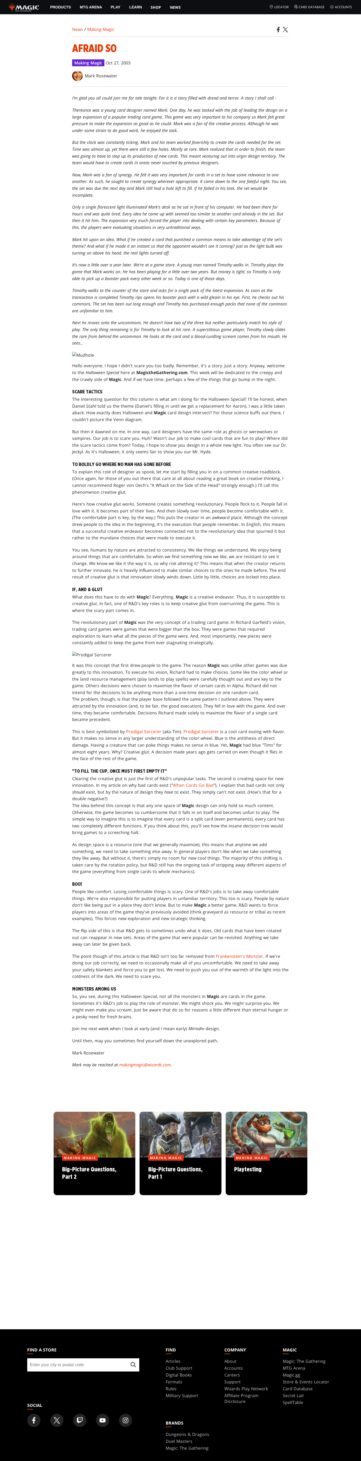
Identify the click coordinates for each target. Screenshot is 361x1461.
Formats (174, 1382)
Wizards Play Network (246, 1389)
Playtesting (266, 1176)
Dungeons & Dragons (187, 1434)
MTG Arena (91, 7)
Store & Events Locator (306, 1382)
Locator (281, 7)
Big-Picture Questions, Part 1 (180, 1176)
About (230, 1361)
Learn (135, 7)
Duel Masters (179, 1441)
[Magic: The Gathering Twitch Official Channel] (79, 1420)
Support (232, 1382)
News (175, 7)
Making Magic (100, 29)
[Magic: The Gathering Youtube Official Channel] (102, 1420)
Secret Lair (293, 1395)
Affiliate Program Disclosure (241, 1398)
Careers (232, 1375)
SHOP (156, 7)
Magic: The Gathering (304, 1361)
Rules (171, 1389)
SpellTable (293, 1402)
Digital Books (179, 1375)
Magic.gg (291, 1375)
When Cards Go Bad (193, 785)
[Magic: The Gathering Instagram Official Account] (125, 1420)
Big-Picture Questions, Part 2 (94, 1176)
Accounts (343, 7)
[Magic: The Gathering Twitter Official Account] (56, 1420)
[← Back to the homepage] (24, 7)
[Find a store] (133, 1365)
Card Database (312, 7)
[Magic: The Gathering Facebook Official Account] (33, 1420)
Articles (173, 1361)
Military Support (182, 1395)
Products (60, 7)
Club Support (179, 1368)
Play (115, 7)
